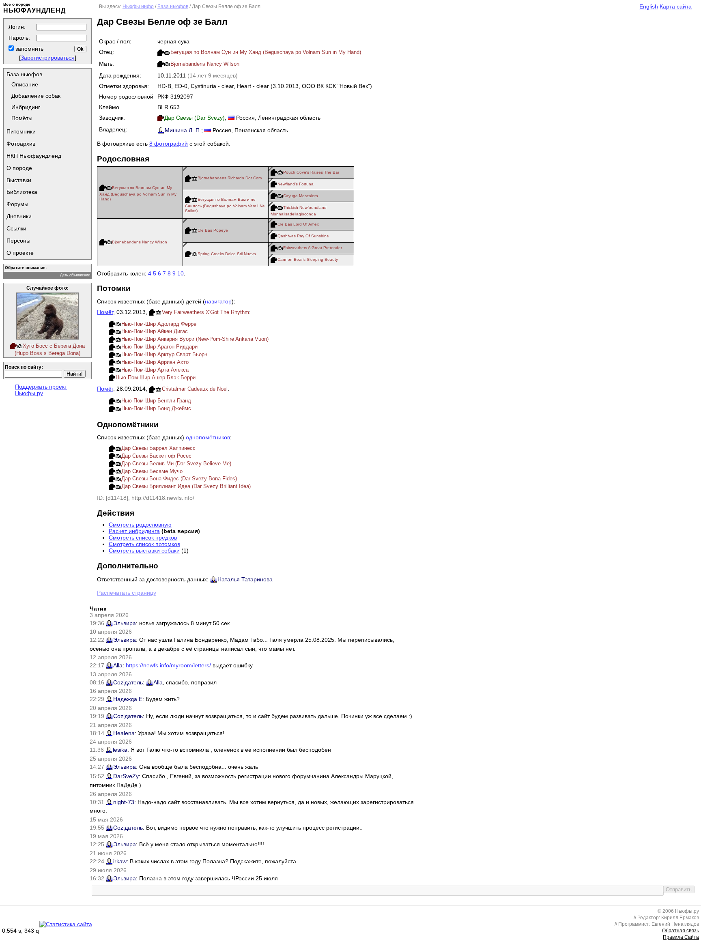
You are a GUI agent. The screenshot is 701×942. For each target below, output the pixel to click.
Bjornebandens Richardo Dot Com (230, 178)
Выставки (18, 180)
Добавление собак (35, 95)
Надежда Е (127, 699)
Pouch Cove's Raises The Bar (311, 172)
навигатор (218, 301)
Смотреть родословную (140, 524)
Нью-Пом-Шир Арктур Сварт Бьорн (164, 354)
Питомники (21, 131)
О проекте (20, 252)
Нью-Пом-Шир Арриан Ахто (155, 362)
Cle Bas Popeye (213, 230)
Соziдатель (128, 682)
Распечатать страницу (126, 592)
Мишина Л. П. (183, 130)
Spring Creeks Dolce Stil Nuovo (227, 254)
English (648, 6)
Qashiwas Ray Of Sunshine (303, 236)
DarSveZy (126, 776)
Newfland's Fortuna (295, 184)
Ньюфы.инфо (138, 6)
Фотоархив (20, 143)
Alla (118, 665)
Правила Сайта (681, 937)
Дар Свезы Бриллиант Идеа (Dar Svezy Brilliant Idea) (186, 486)
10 (180, 273)
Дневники (19, 216)
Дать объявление (75, 275)
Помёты (21, 118)
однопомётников (208, 437)
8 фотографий (168, 143)
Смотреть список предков (143, 537)
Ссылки (16, 228)
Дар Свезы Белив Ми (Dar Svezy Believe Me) (176, 463)
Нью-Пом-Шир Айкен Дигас (154, 331)
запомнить (28, 48)
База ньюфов (24, 74)
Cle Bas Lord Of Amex (298, 224)
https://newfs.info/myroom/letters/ (168, 665)
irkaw (120, 861)
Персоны (18, 240)
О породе (19, 168)
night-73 (123, 802)
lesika (120, 749)
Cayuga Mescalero (300, 196)
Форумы (17, 204)
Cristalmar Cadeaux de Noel (195, 389)
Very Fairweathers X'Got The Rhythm (205, 312)
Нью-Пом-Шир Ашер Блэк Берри (156, 377)
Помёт (105, 312)
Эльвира (124, 623)
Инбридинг (25, 107)
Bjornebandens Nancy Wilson (204, 64)
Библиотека (21, 192)
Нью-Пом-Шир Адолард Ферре (158, 324)
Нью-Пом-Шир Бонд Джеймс (156, 408)
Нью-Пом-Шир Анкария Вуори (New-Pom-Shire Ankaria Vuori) (195, 339)
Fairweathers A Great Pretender (312, 247)
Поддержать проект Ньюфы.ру (41, 389)
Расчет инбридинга (134, 531)
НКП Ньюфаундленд (33, 156)
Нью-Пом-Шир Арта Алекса (155, 370)
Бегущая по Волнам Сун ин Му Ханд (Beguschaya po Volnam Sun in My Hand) (265, 52)
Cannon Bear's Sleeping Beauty (307, 259)
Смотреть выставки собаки (144, 550)
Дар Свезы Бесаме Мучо (152, 471)
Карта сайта (676, 6)
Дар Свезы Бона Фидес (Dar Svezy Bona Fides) (179, 478)
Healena (124, 733)
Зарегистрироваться (48, 57)
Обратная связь (680, 930)
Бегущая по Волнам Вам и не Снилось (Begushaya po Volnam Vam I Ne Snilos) (225, 205)
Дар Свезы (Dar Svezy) (194, 117)
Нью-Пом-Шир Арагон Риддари (159, 347)
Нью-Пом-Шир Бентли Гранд (156, 401)
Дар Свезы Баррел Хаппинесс (158, 448)
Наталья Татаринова (245, 579)
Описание (24, 84)
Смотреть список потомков (144, 544)
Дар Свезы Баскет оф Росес (156, 456)
